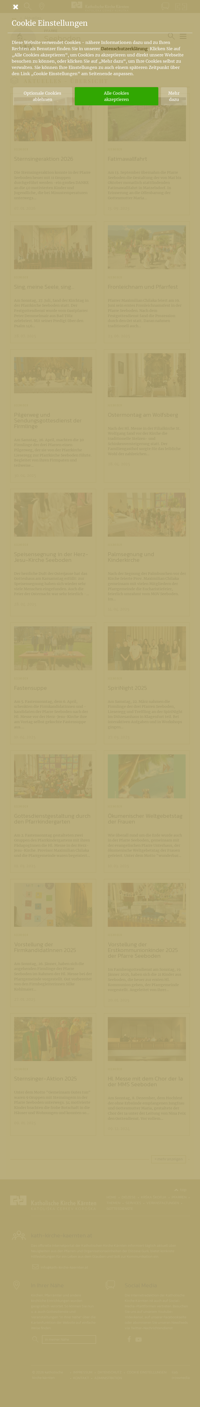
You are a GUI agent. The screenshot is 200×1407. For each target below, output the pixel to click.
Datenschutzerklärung (124, 48)
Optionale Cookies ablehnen (42, 96)
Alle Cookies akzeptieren (116, 96)
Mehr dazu (173, 96)
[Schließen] (100, 7)
